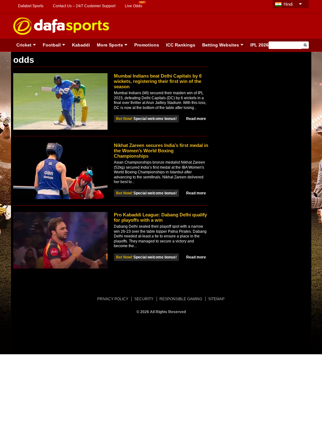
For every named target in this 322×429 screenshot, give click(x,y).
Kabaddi (81, 44)
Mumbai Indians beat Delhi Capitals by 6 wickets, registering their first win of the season (158, 81)
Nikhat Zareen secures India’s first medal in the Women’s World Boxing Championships (161, 151)
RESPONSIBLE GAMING (180, 299)
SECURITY (143, 299)
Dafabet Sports (30, 6)
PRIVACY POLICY (112, 299)
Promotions (146, 44)
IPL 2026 (259, 44)
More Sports (110, 44)
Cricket (23, 44)
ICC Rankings (180, 44)
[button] (305, 45)
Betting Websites (220, 44)
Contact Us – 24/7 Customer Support (84, 6)
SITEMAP (216, 299)
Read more (196, 119)
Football (52, 44)
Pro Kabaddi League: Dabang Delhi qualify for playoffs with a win (160, 217)
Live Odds (133, 6)
